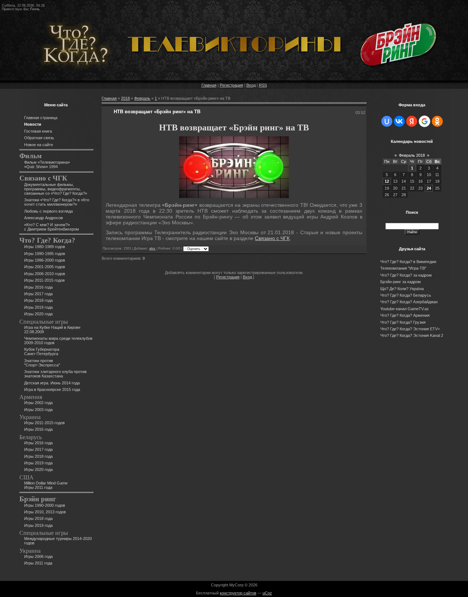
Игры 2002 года (38, 402)
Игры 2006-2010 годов (44, 273)
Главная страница (40, 117)
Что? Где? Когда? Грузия (403, 322)
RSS (263, 85)
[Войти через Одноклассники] (437, 121)
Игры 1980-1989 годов (44, 246)
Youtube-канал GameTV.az (404, 309)
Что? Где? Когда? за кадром (406, 275)
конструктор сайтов (238, 593)
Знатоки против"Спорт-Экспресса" (42, 362)
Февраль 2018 (412, 155)
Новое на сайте (38, 144)
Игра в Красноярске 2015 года (52, 389)
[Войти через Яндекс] (411, 121)
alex (152, 248)
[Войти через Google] (424, 121)
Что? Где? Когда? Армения (405, 315)
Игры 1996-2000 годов (44, 260)
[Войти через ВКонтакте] (399, 121)
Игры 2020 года (38, 314)
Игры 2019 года (38, 307)
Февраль (142, 98)
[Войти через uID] (386, 121)
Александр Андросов (43, 218)
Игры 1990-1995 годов (44, 253)
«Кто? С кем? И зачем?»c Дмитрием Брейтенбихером (51, 227)
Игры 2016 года (38, 287)
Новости (32, 124)
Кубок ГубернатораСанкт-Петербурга (41, 351)
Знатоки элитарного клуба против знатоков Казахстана (55, 373)
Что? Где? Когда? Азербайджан (409, 302)
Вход (251, 85)
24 (429, 188)
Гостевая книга (38, 131)
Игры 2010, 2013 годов (45, 512)
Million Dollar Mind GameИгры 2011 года (46, 485)
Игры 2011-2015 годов (44, 280)
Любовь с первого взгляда (48, 211)
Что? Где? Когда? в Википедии (408, 261)
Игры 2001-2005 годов (44, 267)
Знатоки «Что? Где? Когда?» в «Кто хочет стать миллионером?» (56, 202)
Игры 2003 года (38, 409)
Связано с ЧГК (272, 238)
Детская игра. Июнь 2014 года (52, 383)
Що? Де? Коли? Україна (402, 288)
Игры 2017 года (38, 294)
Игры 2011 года (38, 563)
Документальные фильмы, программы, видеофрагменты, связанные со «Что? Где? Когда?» (55, 188)
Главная (208, 85)
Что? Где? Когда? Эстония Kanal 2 (411, 335)
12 (387, 181)
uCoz (267, 593)
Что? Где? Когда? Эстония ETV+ (410, 329)
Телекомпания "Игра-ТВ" (403, 268)
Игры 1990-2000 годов (44, 505)
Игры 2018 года (38, 300)
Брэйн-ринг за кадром (400, 282)
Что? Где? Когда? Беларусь (405, 295)
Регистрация (231, 85)
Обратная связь (39, 138)
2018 (125, 98)
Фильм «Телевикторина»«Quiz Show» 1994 (47, 164)
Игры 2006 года (38, 556)
